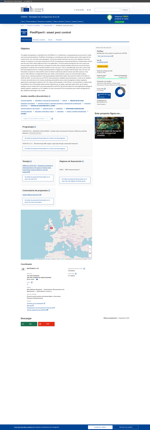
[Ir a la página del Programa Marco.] (24, 32)
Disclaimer (89, 259)
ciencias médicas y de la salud (30, 108)
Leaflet (36, 259)
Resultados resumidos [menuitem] (39, 39)
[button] (89, 10)
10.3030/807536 (101, 62)
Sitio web (39, 305)
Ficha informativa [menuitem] (26, 39)
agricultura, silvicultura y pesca (44, 111)
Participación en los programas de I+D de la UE (46, 307)
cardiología (59, 108)
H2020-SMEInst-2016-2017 (31, 195)
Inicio (23, 21)
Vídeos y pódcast (58, 21)
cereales (23, 113)
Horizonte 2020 (48, 25)
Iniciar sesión (80, 10)
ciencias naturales (26, 100)
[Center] (90, 253)
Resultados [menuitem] (59, 39)
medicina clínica (48, 108)
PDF (47, 324)
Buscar (80, 21)
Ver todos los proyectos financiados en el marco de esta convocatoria (37, 201)
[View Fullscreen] (90, 247)
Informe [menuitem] (50, 39)
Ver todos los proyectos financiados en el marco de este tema (37, 178)
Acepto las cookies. (100, 427)
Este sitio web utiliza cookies (23, 427)
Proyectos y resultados (45, 21)
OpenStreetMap (47, 259)
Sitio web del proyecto (106, 56)
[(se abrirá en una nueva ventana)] (35, 8)
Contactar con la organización (44, 303)
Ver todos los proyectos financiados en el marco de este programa (45, 138)
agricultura (60, 111)
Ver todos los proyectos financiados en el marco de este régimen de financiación (74, 180)
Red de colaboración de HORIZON (46, 310)
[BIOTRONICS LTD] (51, 228)
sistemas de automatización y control (43, 105)
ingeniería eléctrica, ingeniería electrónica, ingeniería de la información (59, 103)
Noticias (67, 21)
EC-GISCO (61, 259)
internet (64, 100)
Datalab (74, 21)
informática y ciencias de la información (47, 100)
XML (30, 324)
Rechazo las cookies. (126, 427)
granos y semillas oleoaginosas (76, 111)
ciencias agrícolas (26, 111)
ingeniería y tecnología (28, 103)
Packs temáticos (31, 21)
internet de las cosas (77, 100)
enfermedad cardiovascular (75, 108)
